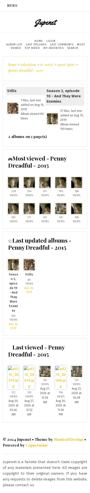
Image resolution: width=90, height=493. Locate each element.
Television (28, 64)
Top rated (32, 48)
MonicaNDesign (68, 439)
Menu (12, 6)
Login (51, 41)
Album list (14, 44)
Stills (11, 91)
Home (38, 41)
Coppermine (37, 445)
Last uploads (36, 44)
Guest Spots (66, 64)
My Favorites (54, 48)
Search (72, 48)
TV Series (46, 64)
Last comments (62, 44)
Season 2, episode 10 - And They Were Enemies (63, 96)
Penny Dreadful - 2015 (25, 70)
